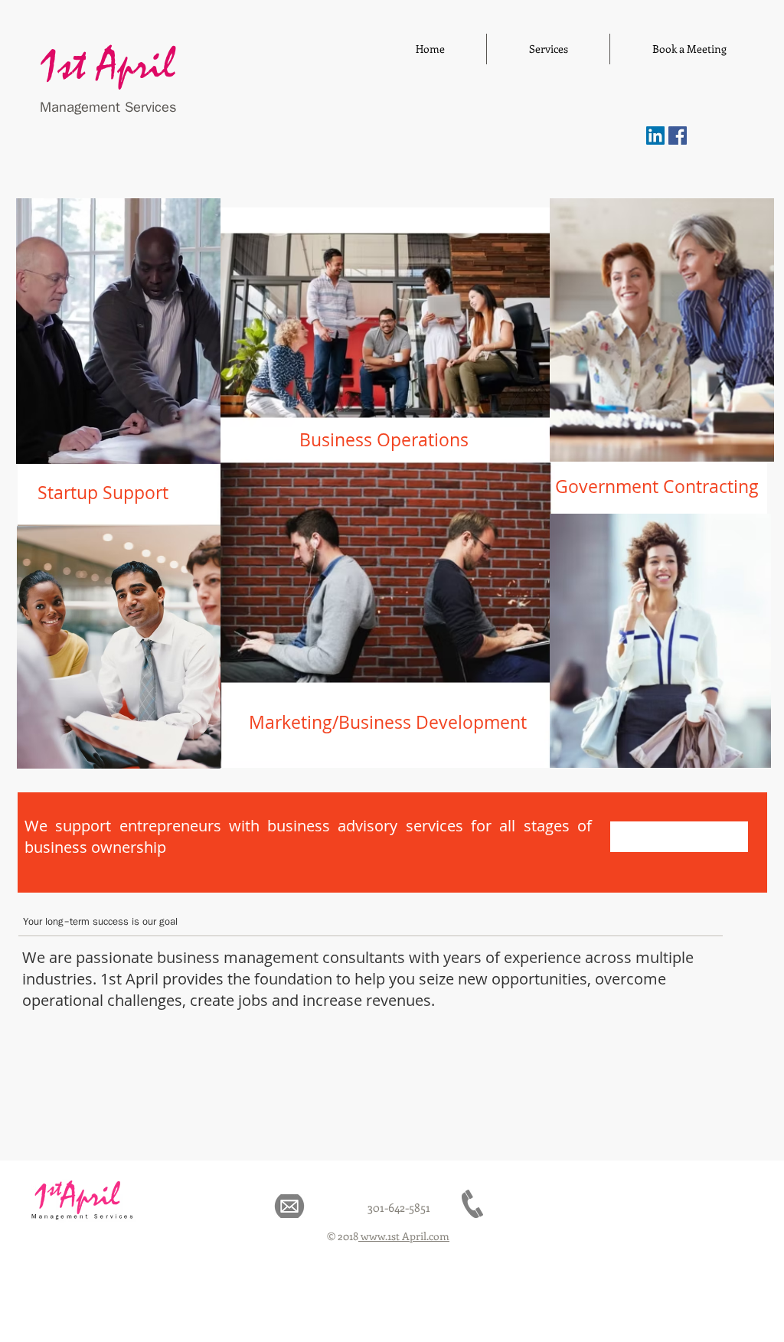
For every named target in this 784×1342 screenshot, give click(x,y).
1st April (107, 66)
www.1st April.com (403, 1236)
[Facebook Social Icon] (677, 135)
